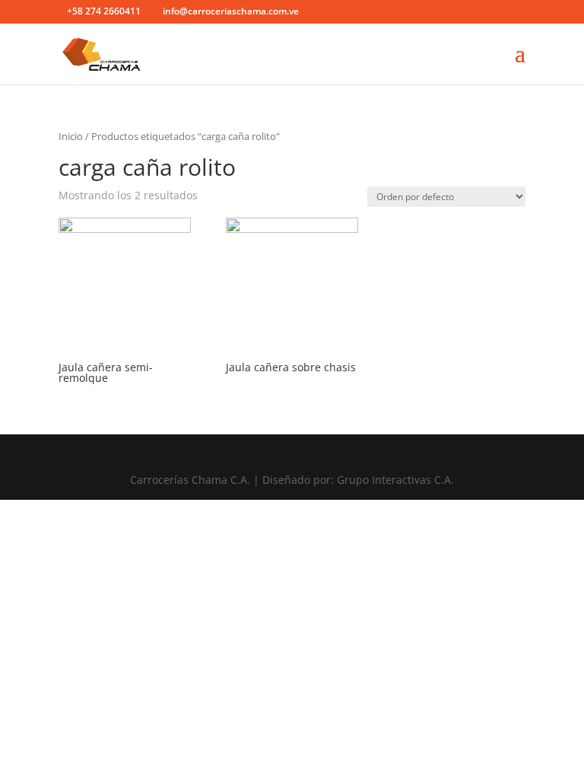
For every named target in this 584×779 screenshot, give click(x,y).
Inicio (71, 136)
